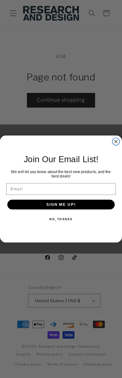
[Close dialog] (115, 141)
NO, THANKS (61, 219)
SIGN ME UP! (61, 204)
